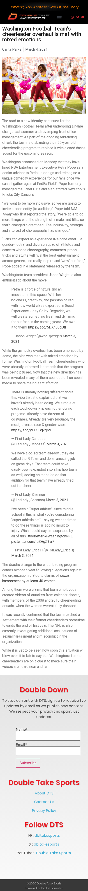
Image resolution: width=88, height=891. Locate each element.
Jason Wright (59, 275)
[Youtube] (83, 17)
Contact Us (44, 801)
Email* (21, 745)
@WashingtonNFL (58, 536)
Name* (22, 730)
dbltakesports (47, 835)
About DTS (44, 793)
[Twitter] (77, 17)
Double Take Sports (53, 853)
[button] (59, 17)
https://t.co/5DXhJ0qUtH (47, 327)
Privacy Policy (44, 810)
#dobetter (36, 536)
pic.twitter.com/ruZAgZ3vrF (32, 541)
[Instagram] (72, 17)
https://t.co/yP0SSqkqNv (31, 430)
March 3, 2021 (57, 444)
